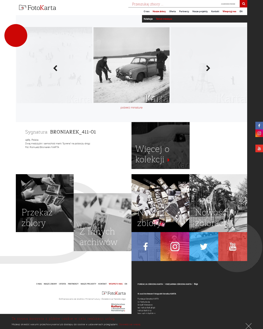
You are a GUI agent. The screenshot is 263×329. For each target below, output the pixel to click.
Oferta (172, 11)
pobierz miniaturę (131, 107)
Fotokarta (37, 7)
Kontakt (215, 11)
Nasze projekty (200, 11)
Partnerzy (184, 11)
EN (241, 11)
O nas (146, 11)
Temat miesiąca (164, 19)
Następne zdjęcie (208, 68)
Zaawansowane (228, 4)
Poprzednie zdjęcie (55, 68)
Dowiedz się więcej (130, 324)
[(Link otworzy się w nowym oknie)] (259, 125)
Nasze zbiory (159, 11)
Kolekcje (148, 19)
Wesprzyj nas (229, 11)
